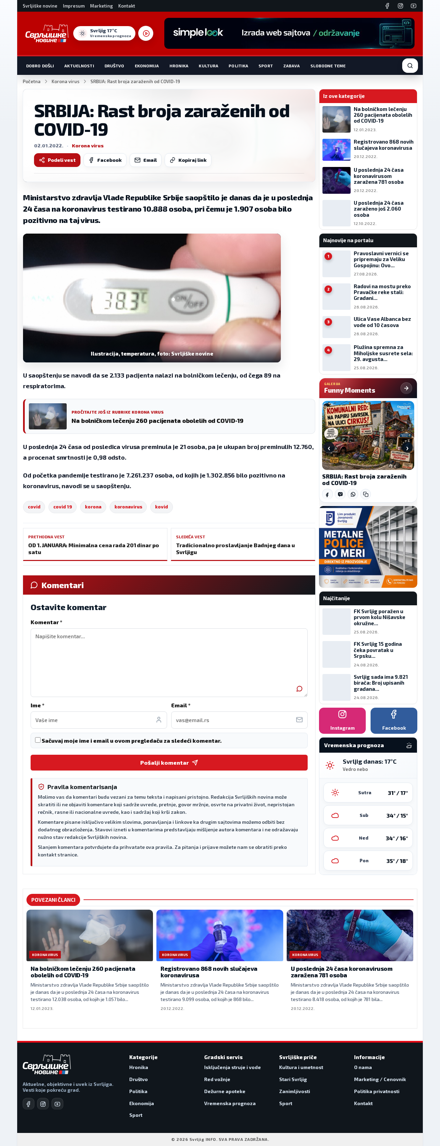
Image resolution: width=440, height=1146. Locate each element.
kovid (161, 506)
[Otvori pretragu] (410, 65)
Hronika (179, 65)
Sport (265, 65)
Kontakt (126, 6)
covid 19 (62, 506)
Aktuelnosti (79, 65)
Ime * (37, 705)
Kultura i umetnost (301, 1067)
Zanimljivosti (294, 1091)
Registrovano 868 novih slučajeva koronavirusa (209, 972)
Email (150, 160)
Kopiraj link (192, 160)
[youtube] (57, 1104)
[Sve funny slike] (406, 388)
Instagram (342, 728)
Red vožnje (217, 1079)
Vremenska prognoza (230, 1103)
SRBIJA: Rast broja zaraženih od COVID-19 (364, 479)
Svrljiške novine (40, 6)
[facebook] (28, 1104)
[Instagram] (400, 6)
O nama (363, 1067)
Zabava (291, 65)
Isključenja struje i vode (232, 1067)
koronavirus (128, 506)
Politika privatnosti (376, 1091)
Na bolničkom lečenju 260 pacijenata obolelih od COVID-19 (83, 972)
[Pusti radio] (145, 33)
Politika (238, 65)
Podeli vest (62, 160)
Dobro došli (40, 65)
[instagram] (43, 1104)
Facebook (109, 160)
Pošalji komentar (164, 762)
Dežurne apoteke (224, 1091)
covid (34, 506)
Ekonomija (147, 65)
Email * (180, 705)
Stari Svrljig (293, 1079)
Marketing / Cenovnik (380, 1079)
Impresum (74, 6)
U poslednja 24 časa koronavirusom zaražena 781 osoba (342, 972)
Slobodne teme (328, 65)
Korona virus (65, 81)
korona (93, 506)
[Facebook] (387, 6)
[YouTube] (413, 6)
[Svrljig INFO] (46, 33)
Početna (32, 81)
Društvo (114, 65)
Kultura (208, 65)
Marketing (101, 6)
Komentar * (46, 622)
